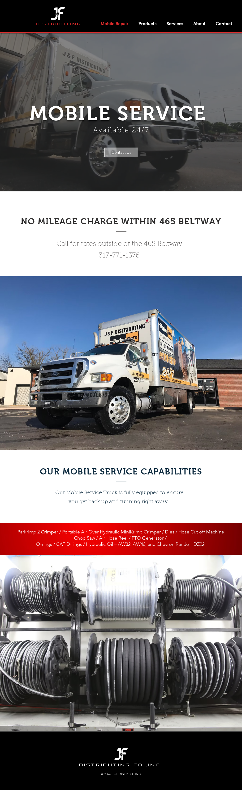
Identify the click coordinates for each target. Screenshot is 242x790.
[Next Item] (234, 643)
